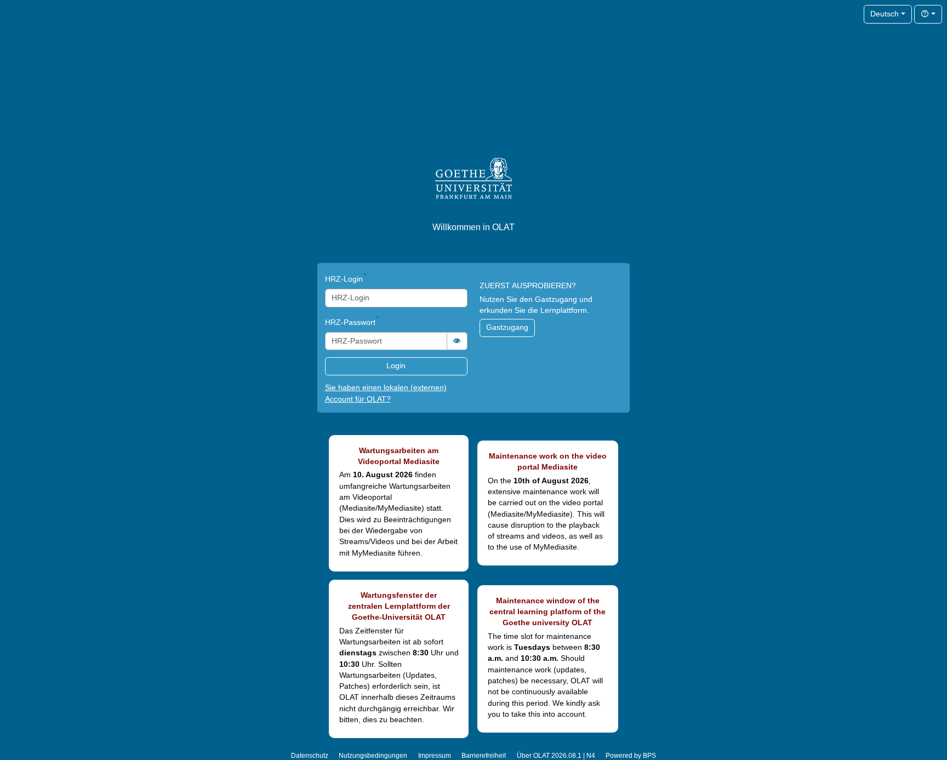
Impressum (434, 755)
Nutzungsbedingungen (373, 755)
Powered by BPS (631, 755)
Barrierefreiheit (483, 755)
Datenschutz (309, 755)
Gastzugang (507, 327)
